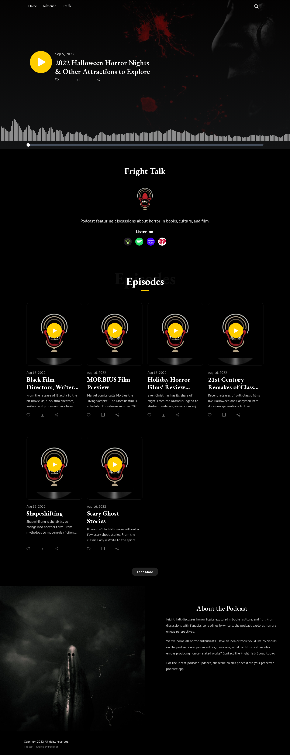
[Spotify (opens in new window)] (139, 242)
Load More (145, 572)
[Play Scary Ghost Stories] (114, 464)
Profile (67, 6)
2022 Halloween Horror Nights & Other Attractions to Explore (102, 67)
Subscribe (49, 6)
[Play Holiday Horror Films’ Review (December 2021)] (175, 330)
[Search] (256, 6)
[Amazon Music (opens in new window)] (151, 242)
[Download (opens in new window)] (78, 80)
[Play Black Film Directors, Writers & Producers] (54, 330)
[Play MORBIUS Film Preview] (114, 330)
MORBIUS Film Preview (108, 383)
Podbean (53, 746)
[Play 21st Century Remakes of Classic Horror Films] (235, 330)
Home (32, 6)
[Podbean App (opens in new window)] (128, 242)
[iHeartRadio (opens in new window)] (162, 242)
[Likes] (57, 80)
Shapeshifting (45, 513)
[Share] (98, 80)
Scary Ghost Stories (103, 517)
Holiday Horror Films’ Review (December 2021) (171, 383)
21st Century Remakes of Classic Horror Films (233, 383)
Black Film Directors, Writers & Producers (51, 383)
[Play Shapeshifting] (54, 464)
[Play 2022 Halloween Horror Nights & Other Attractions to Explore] (41, 62)
